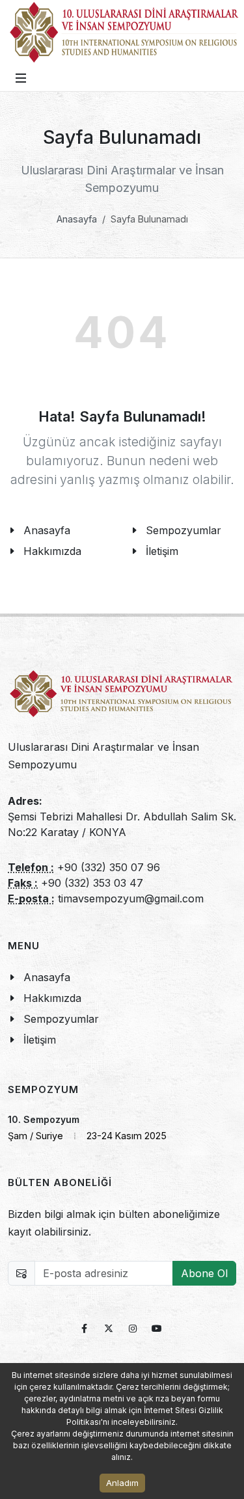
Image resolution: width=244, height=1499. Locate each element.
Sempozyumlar (61, 1018)
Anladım (122, 1483)
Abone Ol (204, 1273)
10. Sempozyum (43, 1119)
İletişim (39, 1039)
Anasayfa (77, 218)
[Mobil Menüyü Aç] (21, 78)
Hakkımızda (52, 551)
